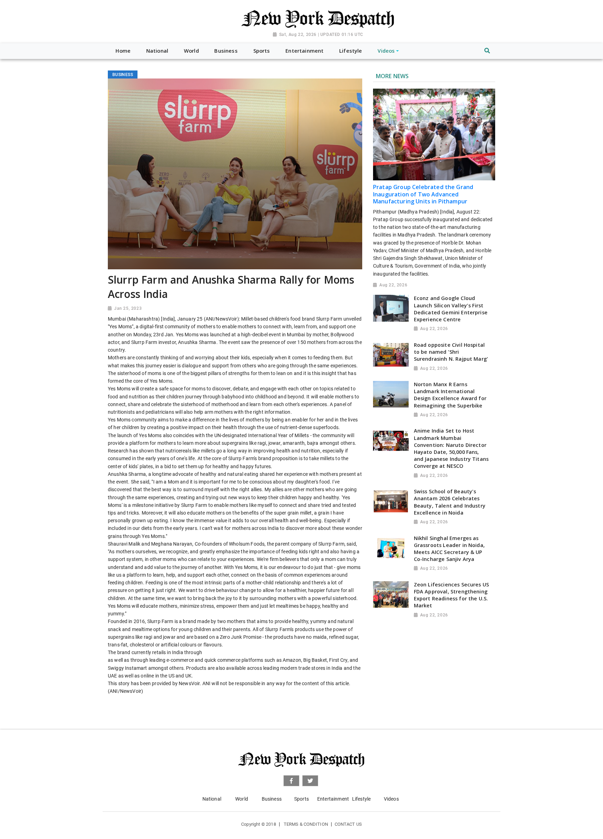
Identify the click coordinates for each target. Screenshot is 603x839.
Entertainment (333, 799)
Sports (301, 799)
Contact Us (348, 824)
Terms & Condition (306, 824)
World (241, 799)
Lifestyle (361, 799)
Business (272, 799)
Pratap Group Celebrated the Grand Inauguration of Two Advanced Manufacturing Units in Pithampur (423, 194)
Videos (391, 799)
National (211, 799)
